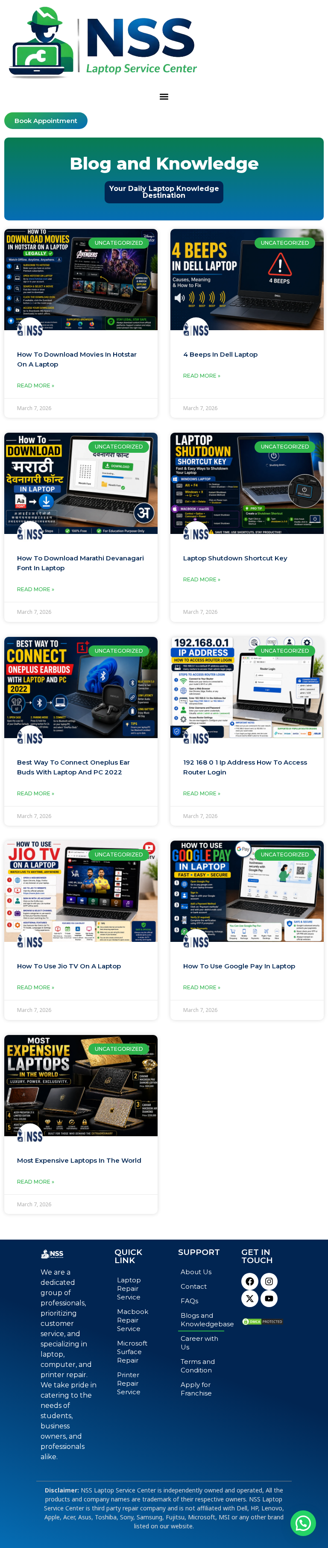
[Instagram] (269, 1281)
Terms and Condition (198, 1365)
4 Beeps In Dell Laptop (220, 354)
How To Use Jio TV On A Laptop (69, 966)
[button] (164, 97)
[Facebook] (249, 1281)
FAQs (189, 1301)
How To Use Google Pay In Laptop (239, 966)
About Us (196, 1272)
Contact (194, 1286)
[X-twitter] (249, 1298)
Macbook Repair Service (132, 1320)
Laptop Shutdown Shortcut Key (235, 558)
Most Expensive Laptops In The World (79, 1160)
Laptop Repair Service (129, 1288)
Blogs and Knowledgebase (202, 1319)
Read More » (35, 385)
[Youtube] (269, 1298)
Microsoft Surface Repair (132, 1351)
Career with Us (199, 1342)
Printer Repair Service (129, 1383)
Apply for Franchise (196, 1389)
